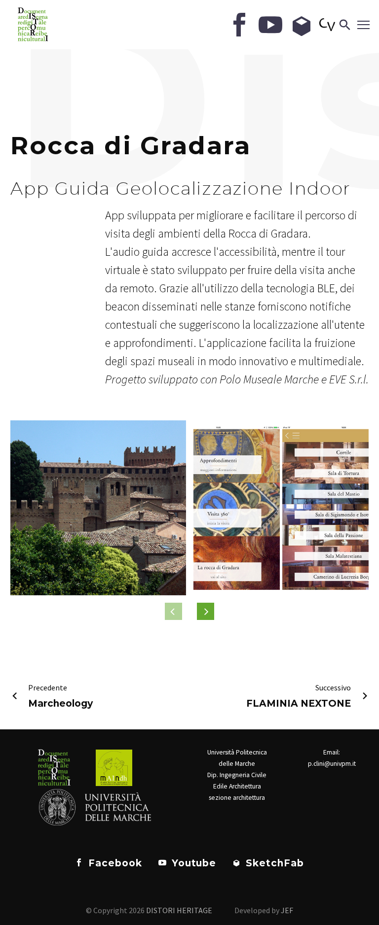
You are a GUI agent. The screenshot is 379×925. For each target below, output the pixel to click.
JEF (287, 910)
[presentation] (205, 611)
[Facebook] (239, 24)
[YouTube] (270, 24)
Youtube (193, 863)
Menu (361, 24)
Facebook (113, 863)
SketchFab (273, 863)
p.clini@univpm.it (332, 763)
